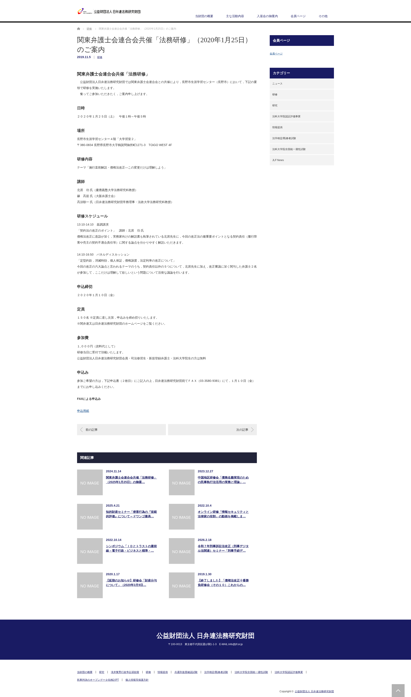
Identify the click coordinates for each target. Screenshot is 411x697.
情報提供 (277, 127)
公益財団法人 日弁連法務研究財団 (205, 635)
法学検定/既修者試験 (284, 138)
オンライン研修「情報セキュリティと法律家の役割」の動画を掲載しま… (223, 514)
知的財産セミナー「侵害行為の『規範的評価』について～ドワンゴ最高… (131, 514)
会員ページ (298, 16)
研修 (99, 57)
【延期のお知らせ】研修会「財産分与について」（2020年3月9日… (131, 583)
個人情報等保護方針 (137, 680)
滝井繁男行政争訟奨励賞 (125, 672)
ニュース (277, 83)
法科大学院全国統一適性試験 (289, 149)
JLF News (278, 160)
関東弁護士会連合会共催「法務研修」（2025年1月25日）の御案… (131, 480)
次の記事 (242, 429)
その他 (323, 16)
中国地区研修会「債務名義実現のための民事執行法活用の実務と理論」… (223, 480)
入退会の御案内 (267, 16)
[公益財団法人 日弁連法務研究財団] (109, 11)
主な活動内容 (235, 16)
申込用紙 (83, 410)
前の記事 (92, 429)
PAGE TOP (398, 690)
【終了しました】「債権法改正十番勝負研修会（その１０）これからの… (223, 583)
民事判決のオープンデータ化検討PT (98, 680)
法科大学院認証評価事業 (286, 116)
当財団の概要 (204, 16)
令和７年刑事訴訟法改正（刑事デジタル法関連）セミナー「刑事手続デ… (223, 548)
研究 (274, 105)
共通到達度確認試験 (186, 672)
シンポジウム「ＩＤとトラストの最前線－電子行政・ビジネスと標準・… (131, 548)
